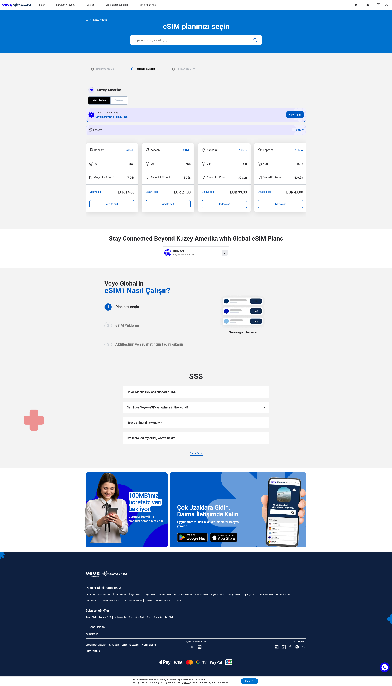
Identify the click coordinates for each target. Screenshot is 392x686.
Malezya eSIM (233, 594)
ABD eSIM (90, 594)
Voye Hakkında (147, 4)
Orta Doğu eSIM (142, 617)
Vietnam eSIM (266, 594)
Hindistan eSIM (283, 594)
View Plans (295, 114)
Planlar (41, 4)
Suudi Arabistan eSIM (132, 600)
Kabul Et (249, 681)
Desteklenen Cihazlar (116, 4)
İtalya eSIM (134, 594)
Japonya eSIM (249, 594)
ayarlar (186, 682)
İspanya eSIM (119, 594)
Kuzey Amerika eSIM (163, 617)
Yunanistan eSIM (110, 600)
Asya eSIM (91, 617)
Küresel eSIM (92, 634)
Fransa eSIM (104, 594)
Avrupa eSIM (105, 617)
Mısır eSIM (179, 600)
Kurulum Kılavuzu (65, 4)
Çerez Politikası (93, 651)
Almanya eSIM (92, 600)
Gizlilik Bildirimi (149, 645)
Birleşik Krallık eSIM (183, 594)
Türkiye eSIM (149, 594)
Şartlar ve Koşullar (130, 645)
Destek (90, 4)
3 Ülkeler (300, 130)
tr (355, 4)
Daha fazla (196, 453)
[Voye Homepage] (16, 5)
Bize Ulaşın (114, 645)
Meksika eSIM (164, 594)
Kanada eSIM (201, 594)
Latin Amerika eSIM (123, 617)
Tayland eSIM (217, 594)
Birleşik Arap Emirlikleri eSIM (158, 600)
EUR (366, 4)
